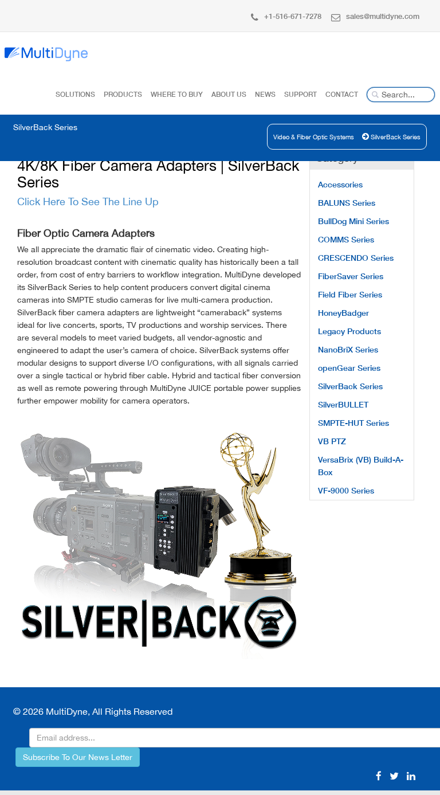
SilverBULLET (343, 404)
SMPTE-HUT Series (353, 423)
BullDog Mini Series (353, 221)
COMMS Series (346, 239)
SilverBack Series (396, 137)
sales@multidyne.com (382, 16)
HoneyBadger (343, 313)
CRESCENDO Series (356, 258)
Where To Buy (177, 94)
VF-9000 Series (346, 490)
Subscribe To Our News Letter (77, 757)
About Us (228, 94)
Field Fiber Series (350, 294)
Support (300, 94)
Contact (341, 94)
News (265, 94)
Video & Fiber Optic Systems (313, 137)
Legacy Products (349, 331)
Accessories (340, 184)
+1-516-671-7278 (292, 16)
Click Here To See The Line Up (88, 201)
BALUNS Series (346, 202)
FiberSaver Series (350, 276)
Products (123, 94)
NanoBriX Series (348, 349)
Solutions (75, 94)
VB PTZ (332, 441)
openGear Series (349, 368)
